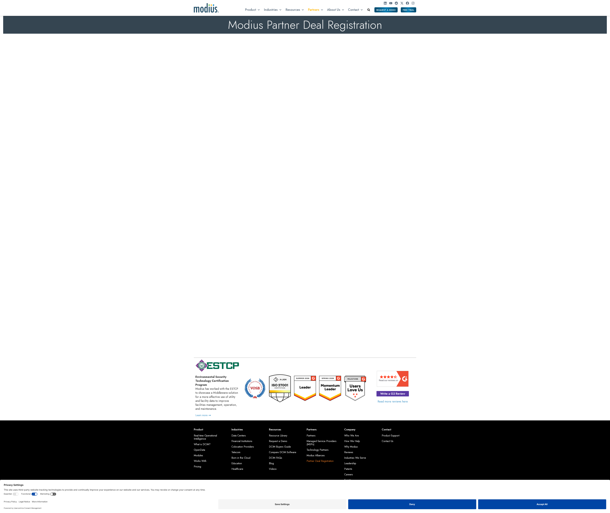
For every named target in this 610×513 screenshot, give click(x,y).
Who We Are (351, 435)
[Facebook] (407, 3)
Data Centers (238, 435)
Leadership (350, 463)
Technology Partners (318, 450)
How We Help (352, 441)
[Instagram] (413, 3)
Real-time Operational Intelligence (205, 437)
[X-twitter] (401, 3)
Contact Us (387, 441)
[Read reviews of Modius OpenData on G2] (393, 386)
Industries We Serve (355, 457)
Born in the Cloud (240, 457)
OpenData (199, 450)
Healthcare (237, 469)
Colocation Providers (242, 446)
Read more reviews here (393, 401)
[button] (368, 10)
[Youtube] (390, 3)
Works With (200, 461)
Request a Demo (278, 441)
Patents (348, 469)
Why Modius (351, 446)
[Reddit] (396, 3)
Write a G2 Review (392, 394)
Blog (271, 463)
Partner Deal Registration (320, 461)
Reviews (348, 452)
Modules (198, 455)
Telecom (235, 452)
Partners (311, 435)
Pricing (197, 466)
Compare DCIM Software (282, 452)
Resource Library (278, 435)
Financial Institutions (241, 441)
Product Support (390, 435)
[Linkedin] (385, 3)
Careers (348, 474)
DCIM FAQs (275, 457)
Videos (273, 469)
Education (236, 463)
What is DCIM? (202, 444)
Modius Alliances (316, 455)
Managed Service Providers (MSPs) (321, 443)
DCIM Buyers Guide (280, 446)
